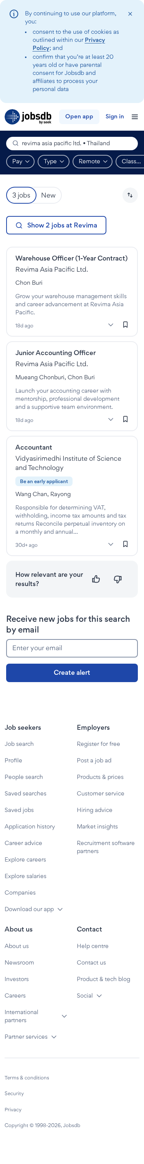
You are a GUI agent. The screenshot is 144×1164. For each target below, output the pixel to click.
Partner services (26, 1036)
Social (85, 995)
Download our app (29, 909)
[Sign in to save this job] (125, 324)
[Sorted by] (130, 195)
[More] (110, 324)
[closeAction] (130, 14)
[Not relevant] (117, 579)
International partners (21, 1016)
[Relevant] (96, 579)
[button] (130, 195)
